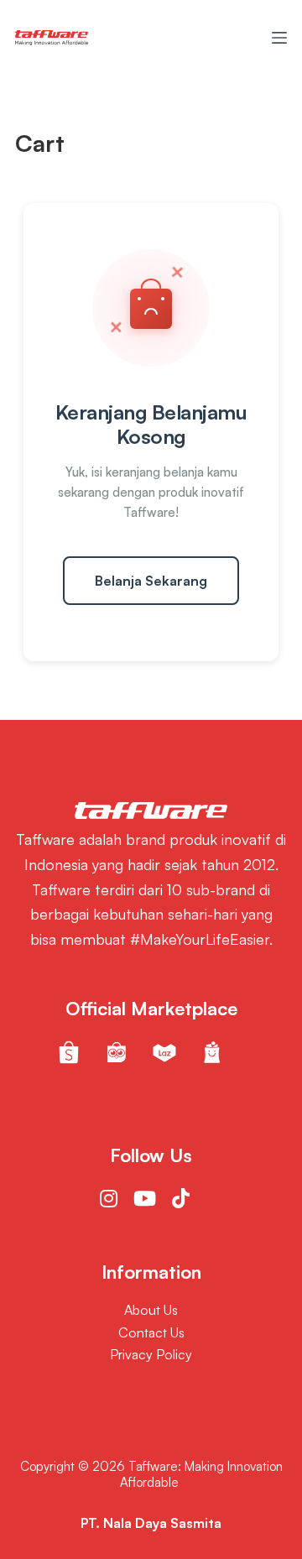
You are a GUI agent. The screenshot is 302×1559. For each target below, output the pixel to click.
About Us (151, 1309)
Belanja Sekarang (151, 580)
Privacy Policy (151, 1354)
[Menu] (279, 37)
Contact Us (151, 1332)
